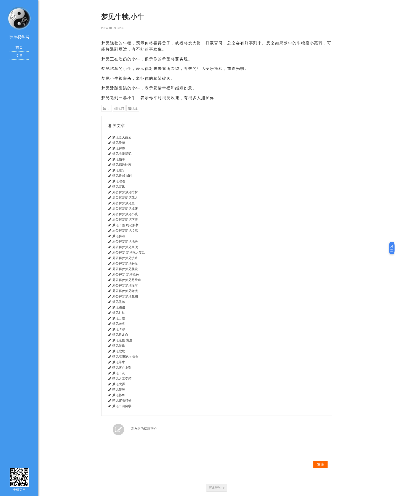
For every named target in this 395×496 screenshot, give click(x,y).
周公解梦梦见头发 (125, 263)
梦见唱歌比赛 (121, 164)
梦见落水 (118, 362)
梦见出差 (118, 318)
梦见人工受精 (121, 378)
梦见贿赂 (118, 307)
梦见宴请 (118, 236)
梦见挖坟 (118, 351)
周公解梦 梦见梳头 (125, 274)
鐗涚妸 (119, 108)
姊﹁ (106, 108)
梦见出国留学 (121, 406)
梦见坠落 (118, 301)
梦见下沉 (118, 373)
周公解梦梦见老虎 (125, 290)
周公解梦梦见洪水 (125, 258)
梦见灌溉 (118, 181)
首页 (19, 47)
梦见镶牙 (118, 170)
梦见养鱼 (118, 395)
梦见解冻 (118, 148)
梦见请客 (118, 329)
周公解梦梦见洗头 (125, 241)
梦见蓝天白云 (121, 137)
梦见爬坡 (118, 389)
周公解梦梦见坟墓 (125, 230)
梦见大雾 (118, 384)
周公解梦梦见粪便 (125, 247)
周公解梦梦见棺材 (125, 192)
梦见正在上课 (121, 367)
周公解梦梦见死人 (125, 197)
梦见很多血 (120, 334)
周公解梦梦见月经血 (126, 279)
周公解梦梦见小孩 (125, 214)
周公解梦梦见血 (123, 203)
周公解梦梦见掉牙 (125, 208)
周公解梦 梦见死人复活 (128, 252)
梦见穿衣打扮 (121, 400)
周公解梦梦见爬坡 (125, 269)
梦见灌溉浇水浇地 (125, 356)
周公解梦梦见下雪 (125, 219)
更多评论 (215, 487)
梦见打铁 (118, 312)
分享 (391, 248)
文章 (19, 55)
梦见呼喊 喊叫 (122, 175)
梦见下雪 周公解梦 (125, 225)
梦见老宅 (118, 323)
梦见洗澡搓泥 (121, 153)
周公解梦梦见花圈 (125, 296)
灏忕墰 (133, 108)
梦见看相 (118, 142)
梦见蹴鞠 (118, 345)
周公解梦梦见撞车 (125, 285)
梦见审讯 (118, 186)
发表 (320, 464)
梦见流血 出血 (122, 340)
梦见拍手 (118, 159)
